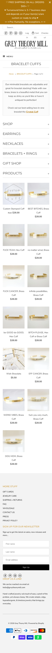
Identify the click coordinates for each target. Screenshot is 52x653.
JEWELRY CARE (10, 496)
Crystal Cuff (32, 111)
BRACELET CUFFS (26, 64)
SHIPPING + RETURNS (12, 500)
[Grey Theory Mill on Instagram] (15, 33)
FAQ (4, 504)
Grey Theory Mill (21, 623)
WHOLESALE (8, 508)
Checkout (44, 33)
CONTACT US (9, 512)
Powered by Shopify (36, 623)
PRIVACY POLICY (10, 520)
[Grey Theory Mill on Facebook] (6, 33)
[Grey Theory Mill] (26, 45)
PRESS (6, 516)
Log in (27, 33)
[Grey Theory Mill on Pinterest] (11, 33)
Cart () (36, 33)
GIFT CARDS (8, 492)
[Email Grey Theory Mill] (20, 33)
